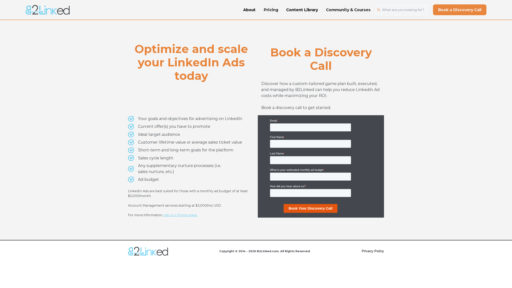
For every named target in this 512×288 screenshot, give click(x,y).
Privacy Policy (373, 251)
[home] (48, 10)
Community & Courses (348, 9)
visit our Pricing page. (181, 215)
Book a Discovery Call (459, 9)
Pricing (271, 9)
